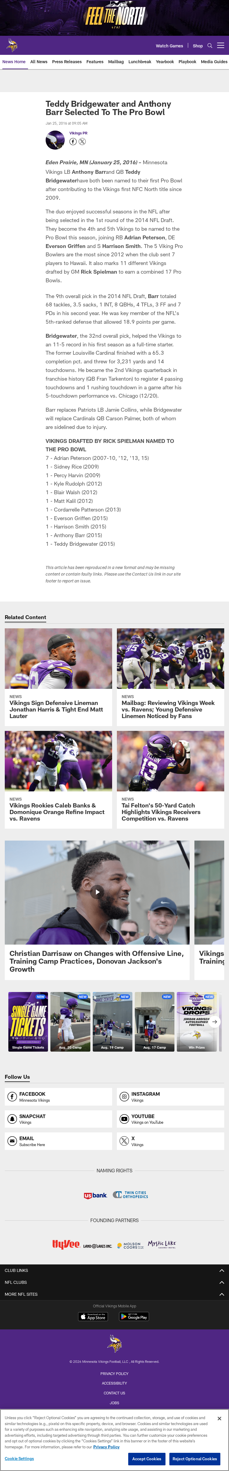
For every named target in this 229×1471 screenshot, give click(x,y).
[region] (114, 1440)
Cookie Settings (19, 1458)
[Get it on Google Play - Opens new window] (134, 1319)
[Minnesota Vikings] (114, 1344)
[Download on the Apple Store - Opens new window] (93, 1317)
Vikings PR (78, 133)
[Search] (210, 45)
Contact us (114, 1393)
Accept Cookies (146, 1458)
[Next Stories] (215, 1022)
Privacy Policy (114, 1373)
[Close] (219, 1418)
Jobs (114, 1403)
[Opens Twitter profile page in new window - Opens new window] (82, 141)
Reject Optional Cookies (195, 1458)
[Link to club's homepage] (12, 43)
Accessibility (114, 1383)
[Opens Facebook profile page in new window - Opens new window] (73, 141)
